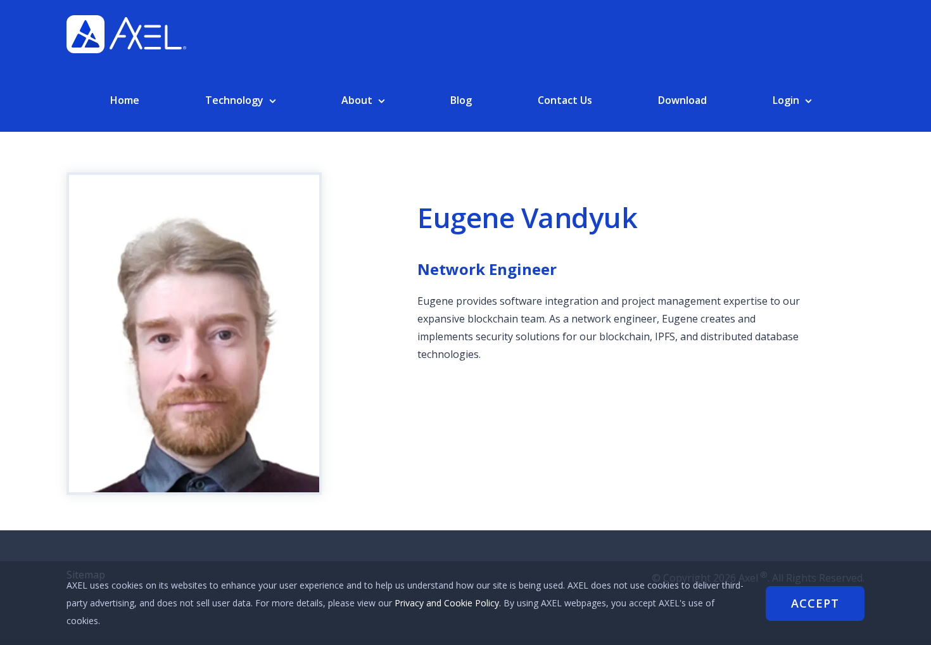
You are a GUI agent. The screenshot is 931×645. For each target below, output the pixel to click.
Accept (815, 603)
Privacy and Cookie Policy (447, 603)
